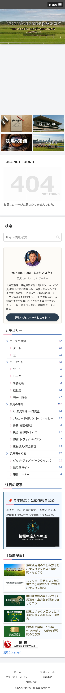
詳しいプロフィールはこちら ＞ (32, 317)
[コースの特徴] (48, 142)
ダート (37, 348)
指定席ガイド (37, 467)
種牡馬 (37, 390)
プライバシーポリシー (18, 677)
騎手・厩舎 (37, 397)
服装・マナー (37, 474)
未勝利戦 (37, 383)
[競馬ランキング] (20, 647)
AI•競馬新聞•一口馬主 (37, 411)
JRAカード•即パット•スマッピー (37, 418)
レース (37, 376)
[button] (58, 237)
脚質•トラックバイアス (37, 439)
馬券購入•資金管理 (37, 446)
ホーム (17, 672)
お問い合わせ (32, 682)
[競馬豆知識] (16, 142)
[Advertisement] (32, 79)
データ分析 (36, 362)
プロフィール (47, 672)
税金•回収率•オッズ (37, 432)
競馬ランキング (11, 652)
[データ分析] (16, 123)
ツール (37, 369)
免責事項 (47, 677)
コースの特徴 (36, 341)
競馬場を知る (36, 453)
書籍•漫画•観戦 (37, 425)
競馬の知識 (36, 404)
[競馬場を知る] (48, 123)
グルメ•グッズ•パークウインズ (37, 460)
